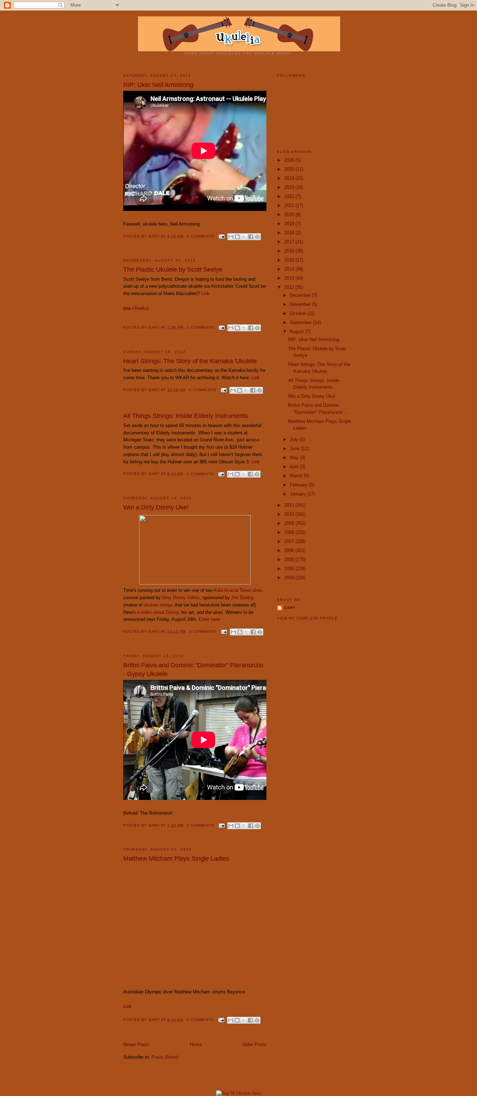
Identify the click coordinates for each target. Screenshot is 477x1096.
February (299, 484)
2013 (289, 278)
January (298, 493)
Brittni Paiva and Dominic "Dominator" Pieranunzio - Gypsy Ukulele (193, 669)
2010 (289, 514)
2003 (289, 577)
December (301, 295)
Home (196, 1044)
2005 (289, 559)
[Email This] (230, 236)
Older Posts (254, 1044)
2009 (289, 523)
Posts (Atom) (165, 1057)
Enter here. (210, 619)
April (294, 466)
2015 (289, 260)
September (301, 322)
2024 (289, 178)
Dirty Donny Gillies (181, 597)
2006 (289, 550)
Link (205, 293)
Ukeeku (139, 308)
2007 (289, 541)
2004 (289, 568)
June (295, 448)
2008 (289, 532)
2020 (289, 214)
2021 (289, 205)
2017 (289, 241)
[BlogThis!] (237, 236)
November (301, 304)
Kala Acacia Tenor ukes (238, 590)
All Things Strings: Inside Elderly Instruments (185, 415)
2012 (289, 287)
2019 (289, 223)
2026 (289, 160)
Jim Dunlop (242, 597)
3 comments (199, 474)
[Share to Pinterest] (257, 236)
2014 (289, 269)
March (297, 475)
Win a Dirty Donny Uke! (156, 507)
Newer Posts (136, 1044)
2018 (289, 232)
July (295, 439)
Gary (154, 236)
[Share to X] (244, 236)
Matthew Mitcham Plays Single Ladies (176, 858)
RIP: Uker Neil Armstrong (158, 84)
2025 (289, 169)
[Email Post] (221, 236)
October (298, 313)
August (297, 331)
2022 (289, 196)
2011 (289, 505)
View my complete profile (307, 618)
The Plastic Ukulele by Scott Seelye (172, 269)
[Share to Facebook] (250, 236)
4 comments (200, 236)
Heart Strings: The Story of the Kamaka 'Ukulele (190, 361)
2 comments (200, 327)
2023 (289, 187)
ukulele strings (158, 605)
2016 (289, 250)
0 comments (202, 390)
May (295, 457)
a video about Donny (157, 612)
